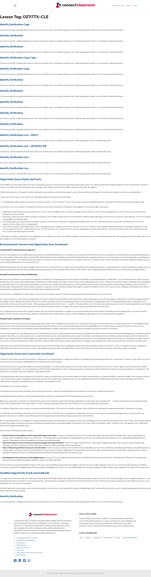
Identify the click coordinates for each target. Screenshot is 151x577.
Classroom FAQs (22, 548)
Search (128, 5)
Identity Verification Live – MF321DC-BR (23, 146)
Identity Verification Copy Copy (18, 57)
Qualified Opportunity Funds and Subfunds (24, 472)
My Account (20, 543)
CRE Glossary (21, 545)
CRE (80, 537)
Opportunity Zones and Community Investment (27, 353)
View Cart (19, 550)
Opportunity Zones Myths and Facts (20, 179)
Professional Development (25, 540)
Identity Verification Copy (15, 24)
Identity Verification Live (14, 157)
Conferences (108, 537)
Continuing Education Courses (27, 538)
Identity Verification (11, 35)
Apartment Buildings (130, 537)
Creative (88, 537)
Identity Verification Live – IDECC (19, 134)
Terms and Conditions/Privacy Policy (29, 553)
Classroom (97, 537)
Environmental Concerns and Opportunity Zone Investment (34, 244)
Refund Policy (21, 555)
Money (117, 537)
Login (135, 5)
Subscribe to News (118, 5)
